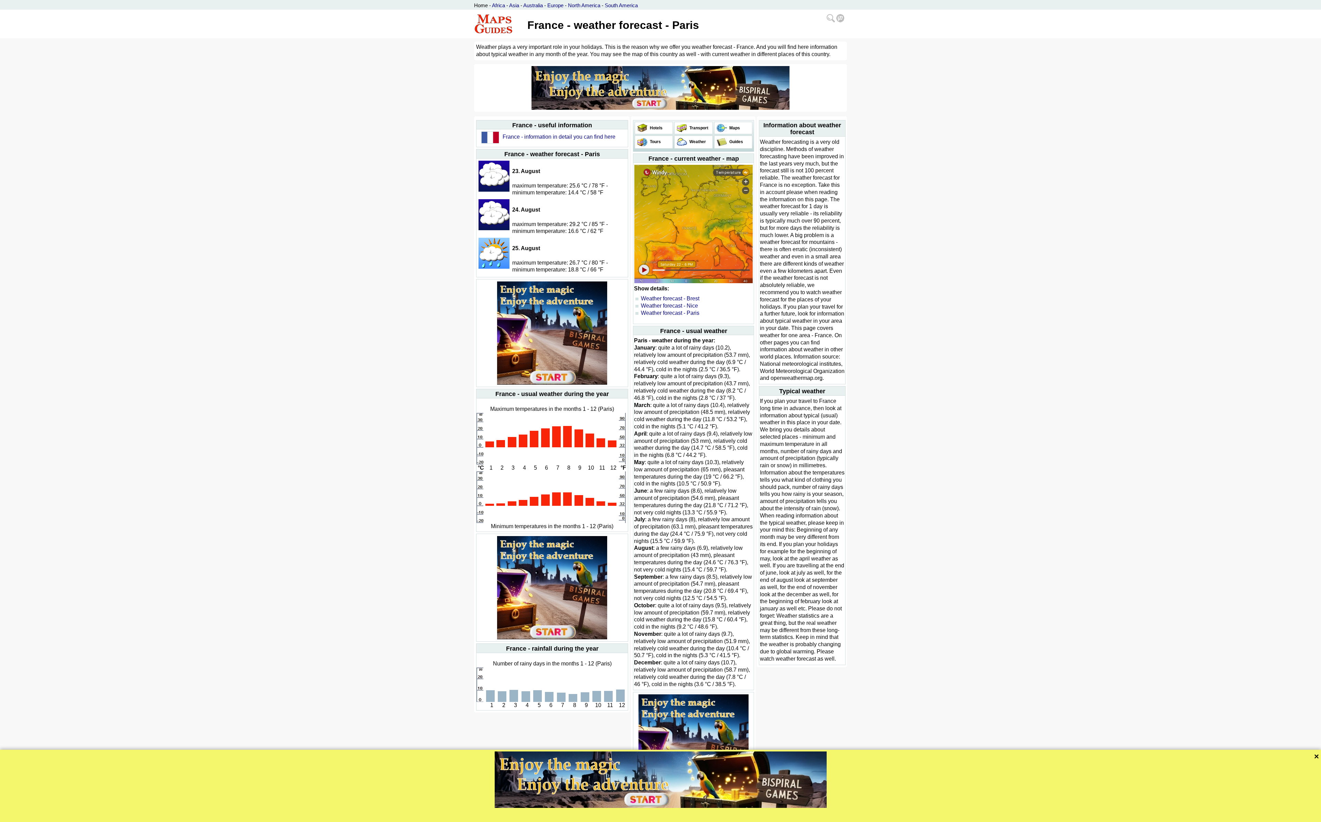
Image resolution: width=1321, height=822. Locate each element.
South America (621, 5)
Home (481, 5)
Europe (555, 5)
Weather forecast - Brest (670, 298)
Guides (735, 141)
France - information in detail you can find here (559, 137)
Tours (655, 141)
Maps (734, 128)
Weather (697, 141)
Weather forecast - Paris (670, 313)
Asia (514, 5)
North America (584, 5)
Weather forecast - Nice (669, 306)
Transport (698, 128)
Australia (533, 5)
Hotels (656, 128)
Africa (498, 5)
